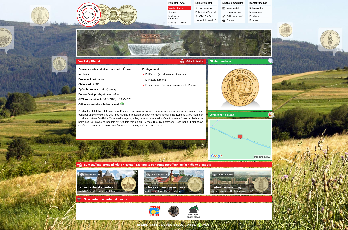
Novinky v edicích (177, 22)
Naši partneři (255, 12)
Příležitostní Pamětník (206, 12)
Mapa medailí (233, 8)
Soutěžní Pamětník (204, 16)
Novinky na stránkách (173, 17)
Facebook (254, 16)
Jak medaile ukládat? (205, 20)
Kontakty (253, 20)
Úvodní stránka (175, 8)
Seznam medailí (234, 12)
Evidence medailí (235, 16)
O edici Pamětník (203, 8)
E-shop (230, 20)
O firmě (172, 12)
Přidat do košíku (92, 175)
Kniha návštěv (256, 8)
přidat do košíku (194, 61)
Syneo (205, 225)
